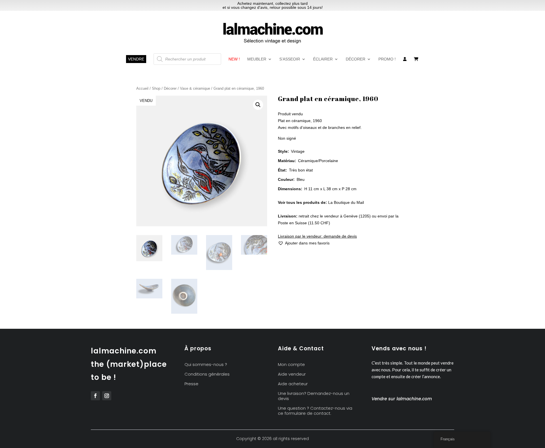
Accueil (142, 88)
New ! (234, 59)
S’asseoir (289, 59)
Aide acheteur (293, 384)
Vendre (136, 59)
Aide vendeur (292, 374)
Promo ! (387, 59)
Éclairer (323, 59)
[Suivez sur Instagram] (106, 395)
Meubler (256, 59)
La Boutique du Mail (346, 202)
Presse (191, 384)
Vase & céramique (195, 88)
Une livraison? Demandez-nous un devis (313, 396)
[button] (258, 105)
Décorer (355, 59)
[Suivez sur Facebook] (95, 395)
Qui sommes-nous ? (206, 364)
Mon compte (291, 364)
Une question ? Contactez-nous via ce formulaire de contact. (315, 411)
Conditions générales (207, 374)
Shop (156, 88)
